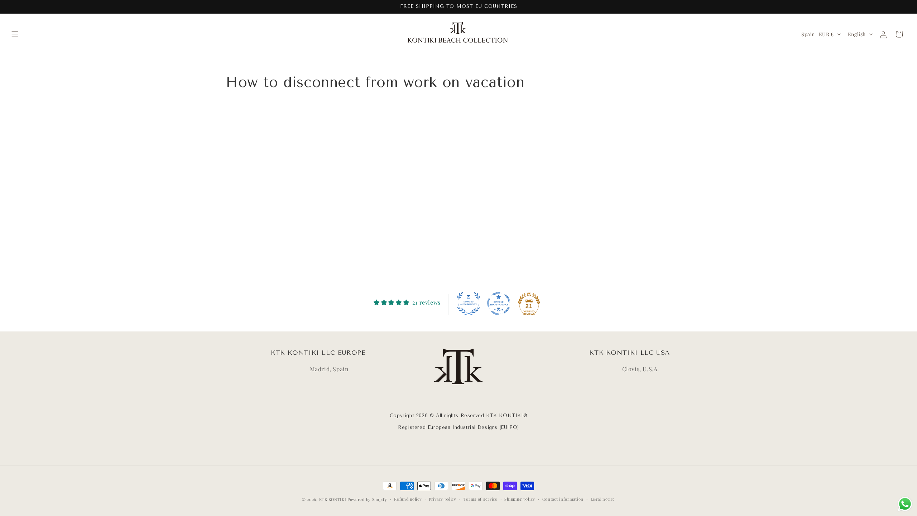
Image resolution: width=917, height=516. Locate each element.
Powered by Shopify (367, 499)
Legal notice (603, 499)
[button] (15, 34)
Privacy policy (442, 499)
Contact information (563, 499)
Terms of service (481, 499)
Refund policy (408, 499)
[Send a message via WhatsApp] (905, 504)
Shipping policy (519, 499)
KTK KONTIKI (332, 499)
